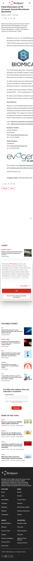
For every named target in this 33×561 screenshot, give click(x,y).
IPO (2, 328)
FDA (2, 351)
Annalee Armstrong (20, 460)
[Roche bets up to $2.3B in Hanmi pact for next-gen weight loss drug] (28, 432)
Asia (12, 188)
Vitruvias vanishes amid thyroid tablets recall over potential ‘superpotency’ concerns (11, 253)
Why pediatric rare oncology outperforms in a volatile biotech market (10, 366)
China (3, 454)
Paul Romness (4, 369)
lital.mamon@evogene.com (19, 146)
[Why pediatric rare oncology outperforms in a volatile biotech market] (28, 365)
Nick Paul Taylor (5, 256)
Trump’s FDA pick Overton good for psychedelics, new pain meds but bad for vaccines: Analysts (11, 377)
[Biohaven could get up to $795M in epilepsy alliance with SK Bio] (28, 421)
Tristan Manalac (5, 357)
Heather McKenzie (5, 380)
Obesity (3, 431)
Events (5, 188)
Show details (24, 286)
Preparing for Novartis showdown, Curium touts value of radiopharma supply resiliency (10, 343)
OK (17, 291)
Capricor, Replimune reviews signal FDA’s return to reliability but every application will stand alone (10, 354)
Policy (3, 442)
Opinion (3, 362)
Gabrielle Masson (5, 334)
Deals (3, 419)
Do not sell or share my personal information (16, 296)
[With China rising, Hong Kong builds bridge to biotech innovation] (28, 456)
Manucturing (5, 339)
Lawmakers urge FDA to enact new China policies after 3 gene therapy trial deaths (11, 445)
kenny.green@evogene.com (19, 135)
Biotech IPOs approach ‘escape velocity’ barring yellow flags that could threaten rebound (12, 331)
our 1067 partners (12, 264)
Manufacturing (6, 249)
